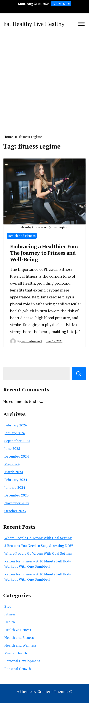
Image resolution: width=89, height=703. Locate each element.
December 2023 (16, 495)
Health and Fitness (22, 236)
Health (9, 622)
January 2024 (14, 487)
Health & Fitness (17, 629)
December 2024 (16, 456)
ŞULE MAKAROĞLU (42, 227)
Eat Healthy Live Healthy (33, 23)
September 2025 (17, 440)
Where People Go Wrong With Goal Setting (38, 537)
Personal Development (22, 660)
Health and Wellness (20, 645)
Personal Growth (17, 668)
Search (79, 373)
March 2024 (13, 471)
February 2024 (15, 479)
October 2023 (15, 510)
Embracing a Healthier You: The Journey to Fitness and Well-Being (44, 253)
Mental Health (15, 653)
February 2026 (15, 425)
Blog (7, 606)
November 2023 (16, 503)
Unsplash (63, 227)
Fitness (10, 614)
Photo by (26, 227)
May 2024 (11, 464)
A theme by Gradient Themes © (44, 691)
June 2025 (12, 448)
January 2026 (14, 433)
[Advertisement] (44, 83)
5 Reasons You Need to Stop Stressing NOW (38, 545)
